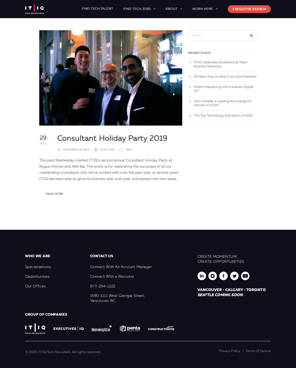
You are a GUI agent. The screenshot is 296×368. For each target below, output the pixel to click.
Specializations (38, 267)
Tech (128, 150)
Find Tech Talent (97, 8)
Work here (202, 9)
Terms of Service (258, 351)
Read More (54, 194)
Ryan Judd (107, 150)
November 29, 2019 (76, 150)
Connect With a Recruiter (112, 277)
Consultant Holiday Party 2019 (112, 138)
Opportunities (37, 277)
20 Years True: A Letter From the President (225, 76)
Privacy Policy (229, 351)
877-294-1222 (102, 286)
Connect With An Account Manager (121, 267)
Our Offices (35, 286)
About (172, 9)
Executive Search (249, 9)
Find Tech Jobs (137, 9)
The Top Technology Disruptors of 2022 (223, 115)
